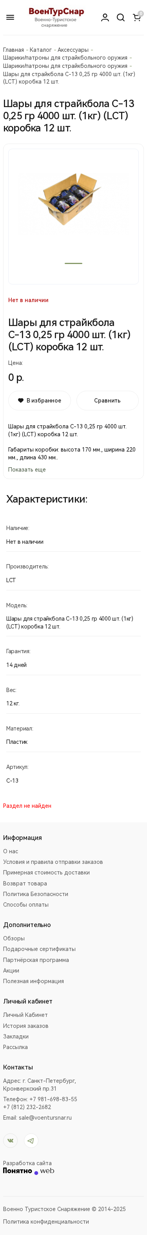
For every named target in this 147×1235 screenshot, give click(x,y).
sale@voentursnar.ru (45, 1118)
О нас (10, 851)
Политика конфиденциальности (46, 1222)
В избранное (44, 400)
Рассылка (15, 1047)
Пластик (16, 742)
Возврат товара (25, 883)
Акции (11, 970)
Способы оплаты (26, 905)
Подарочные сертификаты (39, 949)
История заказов (26, 1026)
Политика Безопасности (35, 894)
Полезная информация (33, 981)
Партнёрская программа (36, 960)
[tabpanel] (73, 216)
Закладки (16, 1036)
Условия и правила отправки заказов (53, 862)
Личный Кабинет (25, 1015)
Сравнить (107, 400)
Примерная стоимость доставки (46, 872)
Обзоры (14, 938)
